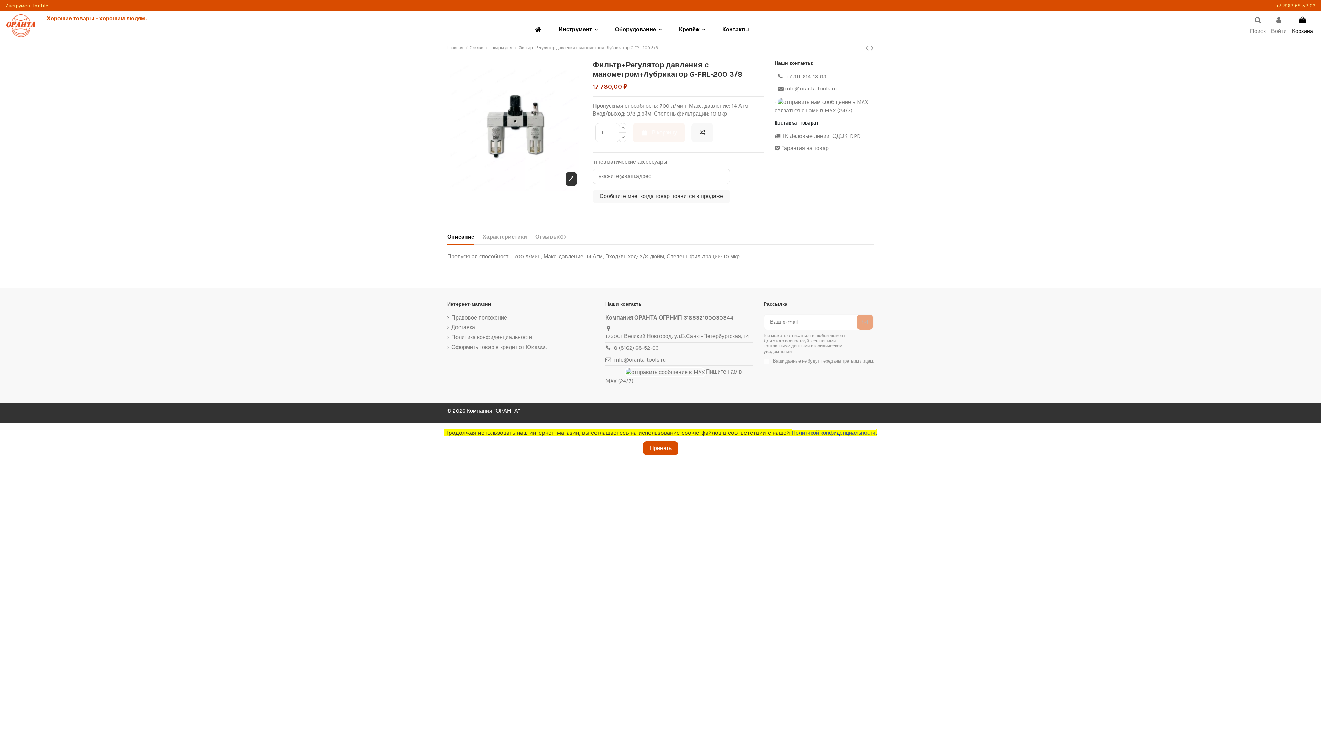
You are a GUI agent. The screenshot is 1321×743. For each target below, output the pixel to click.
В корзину (664, 132)
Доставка (463, 327)
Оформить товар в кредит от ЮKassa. (499, 347)
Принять (661, 448)
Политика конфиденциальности (491, 337)
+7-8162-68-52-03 (1296, 6)
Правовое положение (479, 317)
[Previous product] (868, 48)
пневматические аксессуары (630, 162)
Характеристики (505, 237)
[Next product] (872, 48)
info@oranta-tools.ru (810, 88)
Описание (460, 237)
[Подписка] (865, 322)
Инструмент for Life (26, 6)
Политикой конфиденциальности (834, 433)
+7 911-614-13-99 (805, 76)
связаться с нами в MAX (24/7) (813, 110)
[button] (578, 30)
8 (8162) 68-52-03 (636, 348)
